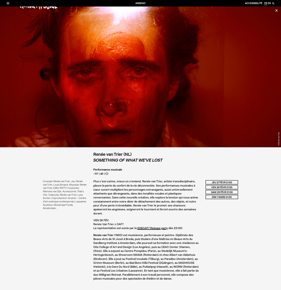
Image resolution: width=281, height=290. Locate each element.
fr (265, 3)
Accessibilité (253, 3)
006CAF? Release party (152, 228)
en (269, 3)
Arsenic (140, 3)
